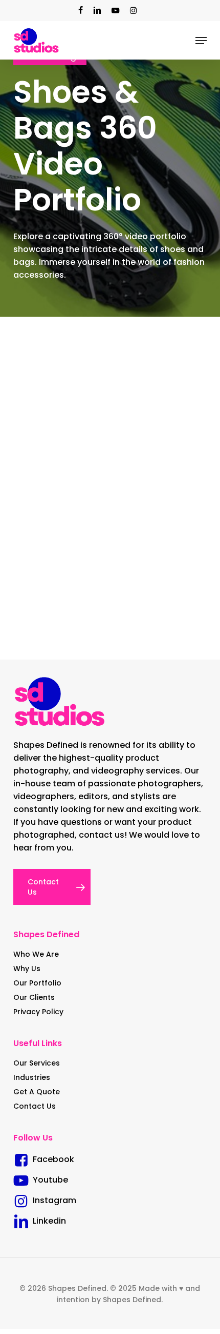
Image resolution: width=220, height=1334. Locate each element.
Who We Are (36, 954)
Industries (31, 1077)
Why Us (26, 968)
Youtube (48, 1180)
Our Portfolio (37, 983)
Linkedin (47, 1221)
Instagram (52, 1200)
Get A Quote (36, 1092)
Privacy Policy (38, 1012)
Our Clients (34, 997)
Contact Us (34, 1106)
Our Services (36, 1063)
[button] (201, 40)
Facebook (51, 1159)
